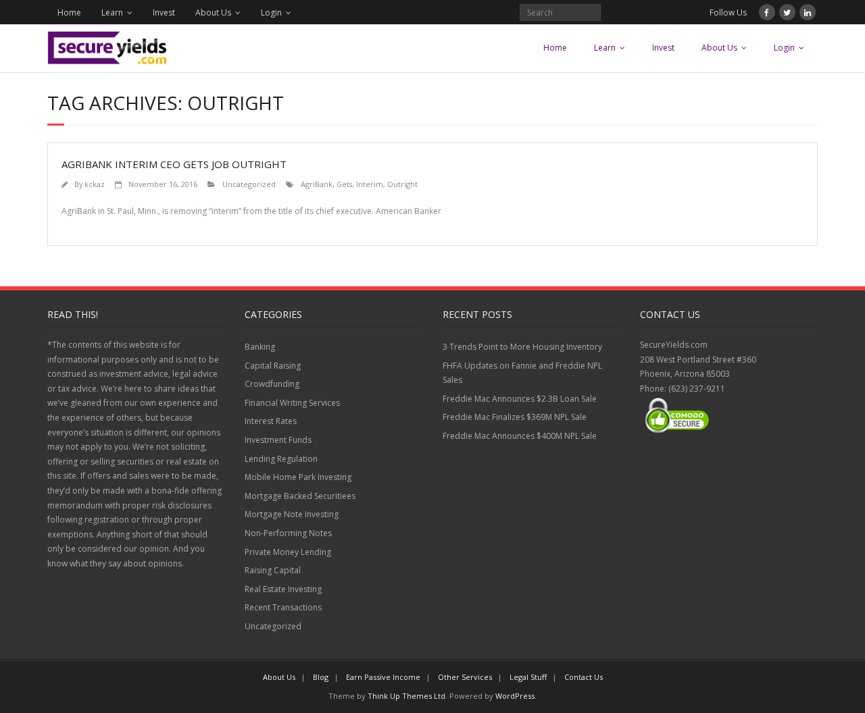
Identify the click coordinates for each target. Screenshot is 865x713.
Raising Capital (273, 570)
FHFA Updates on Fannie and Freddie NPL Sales (522, 373)
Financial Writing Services (292, 402)
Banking (260, 346)
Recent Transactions (283, 607)
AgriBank (316, 184)
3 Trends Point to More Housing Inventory (522, 346)
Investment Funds (278, 440)
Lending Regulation (281, 459)
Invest (164, 12)
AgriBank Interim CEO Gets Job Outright (174, 164)
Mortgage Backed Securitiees (300, 496)
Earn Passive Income (383, 677)
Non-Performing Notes (288, 533)
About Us (213, 12)
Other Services (465, 677)
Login (271, 12)
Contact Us (583, 677)
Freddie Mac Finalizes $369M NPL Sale (515, 417)
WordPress (515, 696)
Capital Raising (273, 365)
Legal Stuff (528, 677)
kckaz (94, 184)
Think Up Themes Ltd (406, 696)
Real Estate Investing (283, 589)
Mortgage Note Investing (292, 514)
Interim (369, 184)
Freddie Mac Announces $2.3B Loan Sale (520, 398)
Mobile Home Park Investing (298, 477)
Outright (402, 184)
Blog (320, 677)
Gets (344, 184)
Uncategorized (249, 184)
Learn (112, 12)
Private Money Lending (288, 552)
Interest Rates (271, 421)
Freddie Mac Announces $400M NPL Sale (520, 436)
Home (69, 12)
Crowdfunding (272, 384)
